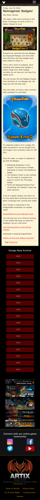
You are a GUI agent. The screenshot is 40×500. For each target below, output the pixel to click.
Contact (20, 496)
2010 (18, 363)
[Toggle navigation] (4, 2)
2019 (18, 303)
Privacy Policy (28, 488)
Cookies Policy (29, 492)
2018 (18, 309)
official (33, 218)
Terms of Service (12, 488)
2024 (18, 269)
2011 (18, 356)
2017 (18, 316)
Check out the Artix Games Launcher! (18, 238)
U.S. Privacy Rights (12, 492)
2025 (18, 263)
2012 (18, 349)
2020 (18, 296)
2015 (18, 329)
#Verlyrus (13, 242)
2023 (18, 276)
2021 (18, 289)
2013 (18, 343)
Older (18, 369)
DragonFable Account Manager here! (18, 214)
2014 (18, 336)
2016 (18, 323)
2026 (18, 256)
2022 (18, 283)
